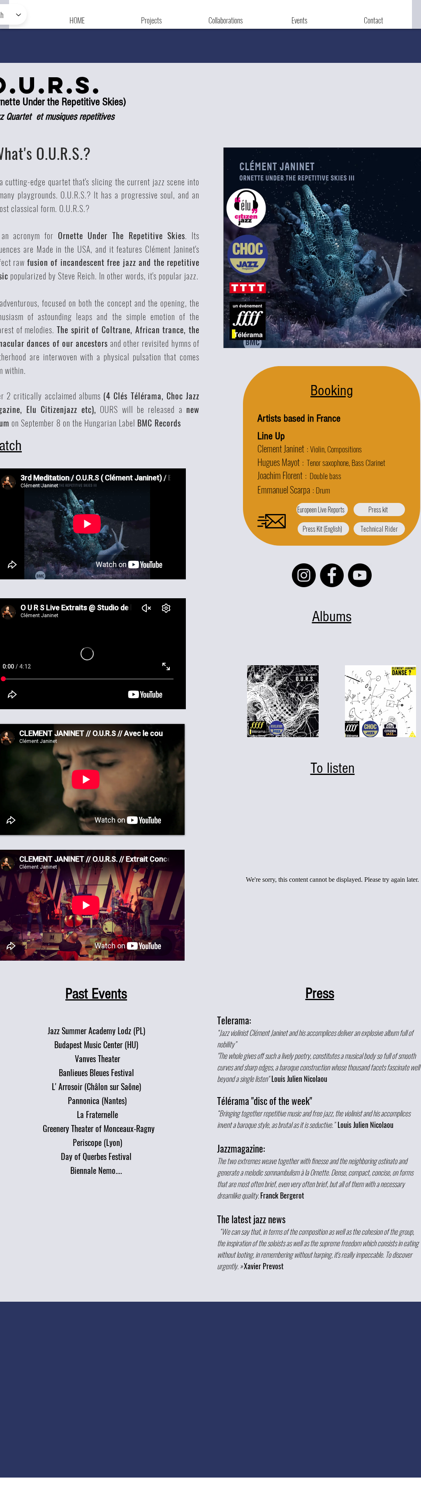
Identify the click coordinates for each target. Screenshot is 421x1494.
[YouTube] (360, 575)
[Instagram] (304, 575)
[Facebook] (332, 575)
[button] (151, 16)
